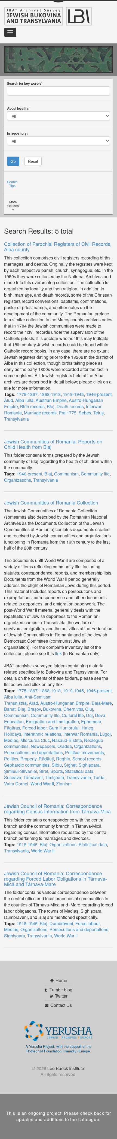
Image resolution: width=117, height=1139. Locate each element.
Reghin (63, 759)
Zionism (64, 784)
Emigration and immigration (52, 721)
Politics (11, 759)
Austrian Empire (51, 400)
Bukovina (52, 709)
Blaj (50, 406)
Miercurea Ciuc (35, 740)
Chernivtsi (73, 709)
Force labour (87, 923)
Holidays (12, 734)
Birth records (32, 406)
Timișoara (54, 777)
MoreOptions (13, 204)
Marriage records (40, 413)
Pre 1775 (67, 413)
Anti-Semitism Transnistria (27, 700)
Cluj (89, 709)
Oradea (64, 746)
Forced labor (34, 728)
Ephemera (91, 721)
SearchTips (12, 183)
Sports (56, 771)
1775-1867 (27, 394)
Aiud (8, 400)
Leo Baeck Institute (65, 1068)
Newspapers (43, 746)
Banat (10, 709)
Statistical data (79, 771)
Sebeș (85, 413)
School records (86, 759)
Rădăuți (46, 759)
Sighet (70, 765)
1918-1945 (27, 844)
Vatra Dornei (16, 784)
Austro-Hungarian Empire (65, 703)
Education (14, 721)
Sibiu (57, 765)
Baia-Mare (102, 703)
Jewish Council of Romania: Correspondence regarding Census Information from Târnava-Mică (57, 808)
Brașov (34, 709)
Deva (100, 715)
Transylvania (16, 419)
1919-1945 (73, 394)
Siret (43, 771)
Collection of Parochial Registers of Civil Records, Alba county (58, 246)
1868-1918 (50, 394)
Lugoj (105, 734)
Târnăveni (33, 777)
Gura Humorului (64, 728)
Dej (89, 715)
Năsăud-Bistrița (67, 740)
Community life (95, 474)
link (58, 653)
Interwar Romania (80, 734)
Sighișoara (89, 765)
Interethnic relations (42, 734)
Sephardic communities (27, 765)
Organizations (17, 480)
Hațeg (87, 728)
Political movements (84, 752)
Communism (66, 474)
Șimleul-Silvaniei (20, 771)
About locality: (18, 108)
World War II (42, 784)
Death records (70, 406)
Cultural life (73, 715)
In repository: (17, 133)
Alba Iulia (24, 400)
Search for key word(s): (25, 83)
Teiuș (98, 413)
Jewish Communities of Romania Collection (51, 502)
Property (28, 759)
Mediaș (11, 740)
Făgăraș (12, 728)
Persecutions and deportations (33, 752)
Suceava (12, 777)
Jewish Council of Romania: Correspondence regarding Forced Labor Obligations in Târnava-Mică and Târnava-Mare (55, 878)
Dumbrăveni (61, 923)
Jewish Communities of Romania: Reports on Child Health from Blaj (53, 444)
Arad (33, 703)
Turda (98, 777)
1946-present (99, 394)
